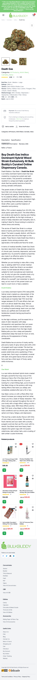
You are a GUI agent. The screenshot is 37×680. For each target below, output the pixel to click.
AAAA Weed (24, 72)
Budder (5, 571)
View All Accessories (9, 622)
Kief (4, 580)
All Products (14, 72)
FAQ (4, 634)
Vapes (5, 583)
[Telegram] (13, 556)
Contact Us (6, 639)
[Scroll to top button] (34, 671)
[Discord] (10, 556)
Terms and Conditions (7, 676)
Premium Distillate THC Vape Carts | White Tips (26, 459)
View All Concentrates (9, 585)
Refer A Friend (7, 641)
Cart (4, 646)
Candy (5, 602)
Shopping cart (7, 644)
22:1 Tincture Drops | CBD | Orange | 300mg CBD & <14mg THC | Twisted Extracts (10, 461)
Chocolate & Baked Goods (10, 607)
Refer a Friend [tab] (6, 148)
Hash (4, 578)
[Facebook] (3, 556)
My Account (6, 651)
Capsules (5, 605)
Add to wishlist (2, 126)
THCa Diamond (7, 573)
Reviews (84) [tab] (23, 144)
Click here (19, 119)
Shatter (5, 568)
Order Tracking (7, 656)
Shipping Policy (26, 676)
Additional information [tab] (9, 144)
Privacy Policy (17, 676)
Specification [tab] (16, 140)
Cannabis (9, 20)
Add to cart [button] (4, 470)
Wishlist (5, 658)
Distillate (5, 576)
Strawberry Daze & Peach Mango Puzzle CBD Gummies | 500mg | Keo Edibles (10, 493)
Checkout (6, 649)
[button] (31, 25)
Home (3, 20)
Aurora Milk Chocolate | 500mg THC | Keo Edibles (10, 523)
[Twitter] (6, 556)
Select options (21, 470)
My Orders (6, 653)
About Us (5, 632)
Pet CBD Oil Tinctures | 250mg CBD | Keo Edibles (27, 491)
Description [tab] (5, 140)
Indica (15, 20)
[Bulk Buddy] (18, 15)
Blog (4, 636)
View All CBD (6, 592)
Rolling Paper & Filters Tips (10, 619)
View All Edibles (7, 612)
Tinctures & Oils (7, 610)
